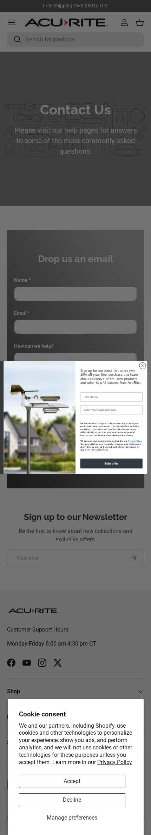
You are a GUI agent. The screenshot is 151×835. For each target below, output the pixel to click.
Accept (72, 781)
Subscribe (111, 463)
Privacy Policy (114, 762)
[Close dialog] (142, 365)
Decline (72, 799)
